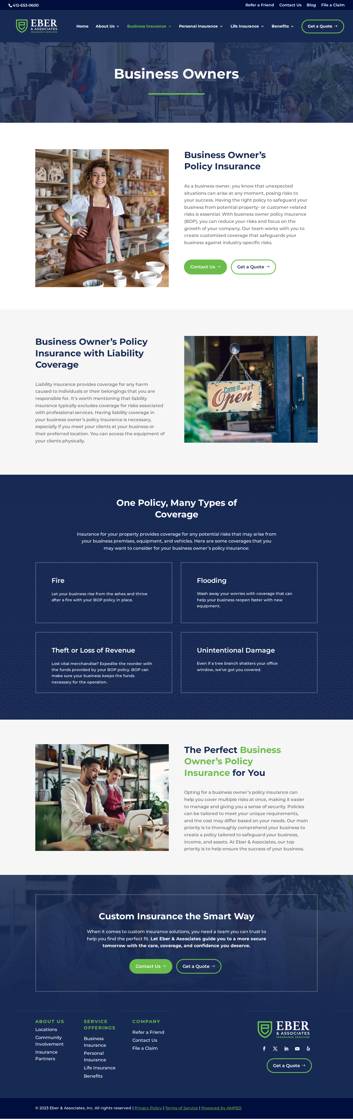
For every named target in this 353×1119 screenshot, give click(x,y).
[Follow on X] (275, 1048)
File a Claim (333, 5)
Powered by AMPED (221, 1107)
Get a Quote (250, 266)
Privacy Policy (148, 1107)
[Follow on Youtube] (297, 1048)
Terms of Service (181, 1107)
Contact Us (290, 5)
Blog (311, 5)
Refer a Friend (259, 5)
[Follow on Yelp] (308, 1048)
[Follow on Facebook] (264, 1048)
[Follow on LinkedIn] (286, 1048)
